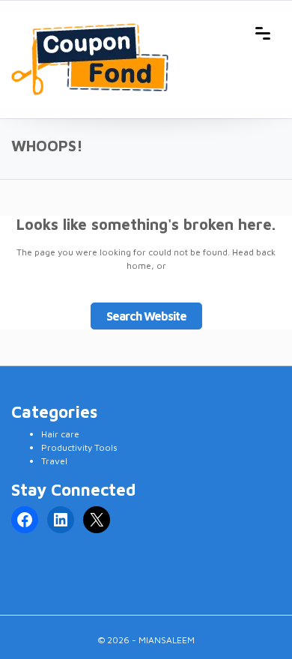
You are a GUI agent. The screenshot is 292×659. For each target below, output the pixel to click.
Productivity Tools (79, 447)
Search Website (146, 316)
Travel (54, 461)
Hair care (60, 434)
